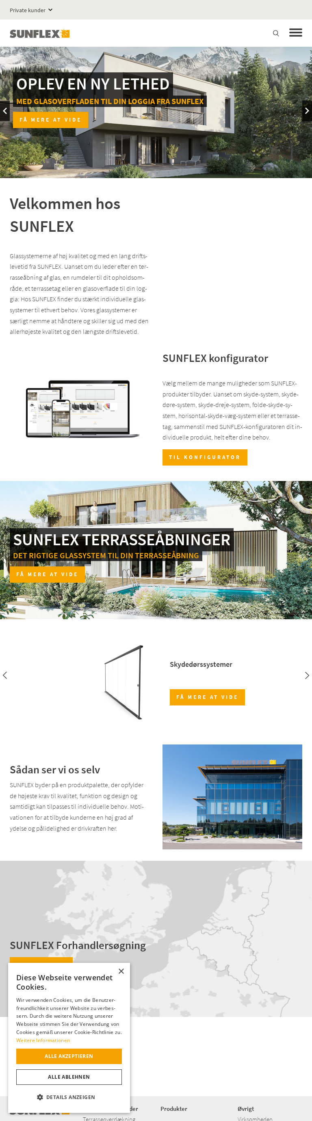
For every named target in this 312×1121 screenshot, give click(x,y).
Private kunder (28, 10)
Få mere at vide (261, 119)
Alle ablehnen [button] (69, 1076)
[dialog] (69, 1038)
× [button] (121, 972)
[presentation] (5, 110)
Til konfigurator (205, 457)
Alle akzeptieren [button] (69, 1056)
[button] (69, 1097)
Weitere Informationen (43, 1040)
